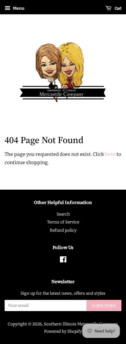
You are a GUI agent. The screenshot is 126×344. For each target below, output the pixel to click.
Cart (117, 8)
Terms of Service (63, 222)
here (110, 154)
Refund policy (63, 230)
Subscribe (104, 305)
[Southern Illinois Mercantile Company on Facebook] (63, 260)
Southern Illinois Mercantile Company (80, 324)
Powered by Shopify (63, 331)
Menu (18, 8)
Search (63, 214)
